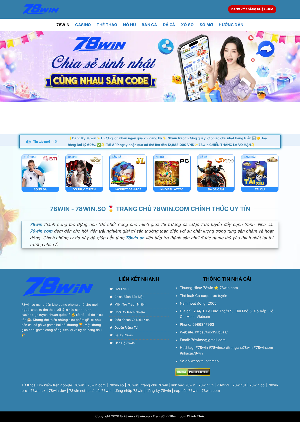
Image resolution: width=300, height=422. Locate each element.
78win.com (229, 288)
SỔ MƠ (206, 24)
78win (208, 288)
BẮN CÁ (149, 24)
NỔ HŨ (129, 24)
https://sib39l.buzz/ (211, 332)
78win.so (28, 304)
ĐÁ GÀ (169, 24)
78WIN (62, 24)
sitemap (212, 361)
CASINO (83, 24)
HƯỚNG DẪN (231, 24)
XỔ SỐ (187, 24)
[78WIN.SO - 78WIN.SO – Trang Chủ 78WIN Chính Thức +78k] (41, 9)
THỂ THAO (107, 24)
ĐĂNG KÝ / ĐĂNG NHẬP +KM (252, 9)
